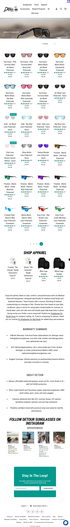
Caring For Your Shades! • (59, 519)
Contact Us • (10, 516)
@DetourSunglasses (35, 428)
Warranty (35, 13)
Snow (36, 5)
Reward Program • (45, 519)
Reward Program (38, 9)
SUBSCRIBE (48, 488)
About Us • (60, 516)
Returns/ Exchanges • (20, 516)
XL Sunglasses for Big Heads (29, 319)
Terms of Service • (34, 519)
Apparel (44, 5)
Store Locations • (46, 516)
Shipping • (19, 522)
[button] (8, 72)
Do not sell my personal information (44, 522)
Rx (49, 9)
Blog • (54, 516)
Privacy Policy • (23, 519)
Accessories (25, 9)
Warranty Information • (34, 516)
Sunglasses (27, 5)
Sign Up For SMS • (28, 522)
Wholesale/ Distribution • (11, 519)
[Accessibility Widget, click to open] (68, 1)
